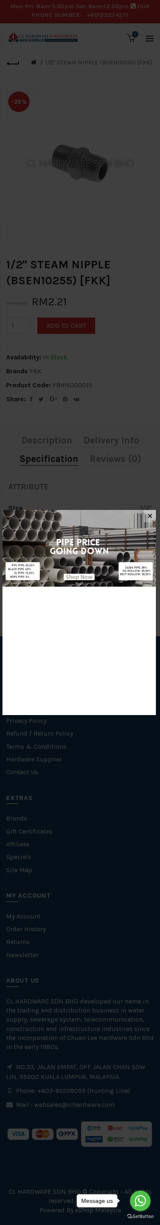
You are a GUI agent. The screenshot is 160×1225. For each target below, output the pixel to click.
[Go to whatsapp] (140, 1201)
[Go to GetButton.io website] (140, 1216)
